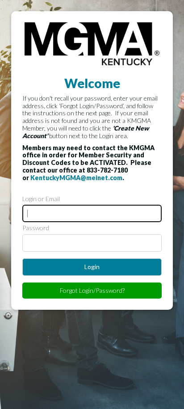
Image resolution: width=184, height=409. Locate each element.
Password (35, 228)
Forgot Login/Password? (92, 290)
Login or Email (41, 198)
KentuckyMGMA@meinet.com (76, 177)
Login (92, 266)
